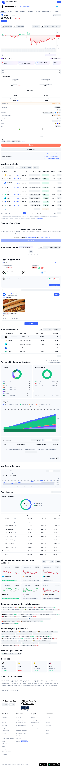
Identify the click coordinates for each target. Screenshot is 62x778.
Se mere (57, 262)
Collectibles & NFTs (16, 141)
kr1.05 (50, 638)
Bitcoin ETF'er (5, 730)
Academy (4, 717)
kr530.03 (11, 636)
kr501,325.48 (28, 631)
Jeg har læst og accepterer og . (32, 237)
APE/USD (16, 183)
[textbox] (26, 280)
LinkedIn (48, 733)
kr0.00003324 (12, 643)
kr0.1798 (31, 643)
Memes (8, 141)
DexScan (4, 736)
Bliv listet (33, 717)
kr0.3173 (10, 631)
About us (18, 717)
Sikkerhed (18, 738)
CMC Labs (4, 722)
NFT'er (3, 746)
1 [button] (24, 213)
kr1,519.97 (11, 645)
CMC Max (4, 725)
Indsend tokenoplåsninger (55, 362)
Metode (18, 736)
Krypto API (4, 733)
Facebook (48, 728)
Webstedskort (5, 757)
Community (48, 720)
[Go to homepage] (7, 6)
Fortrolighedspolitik (21, 722)
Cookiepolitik (19, 728)
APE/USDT (16, 175)
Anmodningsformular (36, 720)
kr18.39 (13, 638)
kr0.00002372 (49, 643)
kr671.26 (25, 634)
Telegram (48, 722)
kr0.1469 (48, 631)
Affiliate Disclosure (39, 218)
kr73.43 (33, 638)
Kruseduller (4, 754)
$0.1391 (12, 653)
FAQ (32, 725)
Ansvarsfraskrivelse (21, 733)
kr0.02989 (30, 645)
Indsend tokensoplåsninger (52, 156)
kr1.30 (10, 640)
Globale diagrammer (7, 743)
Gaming (3, 141)
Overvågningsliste (6, 751)
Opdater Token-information (52, 153)
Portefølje (4, 749)
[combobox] (36, 26)
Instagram (48, 725)
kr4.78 (25, 640)
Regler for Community (21, 730)
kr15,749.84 (43, 634)
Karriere (18, 741)
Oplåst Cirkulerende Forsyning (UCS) (43, 395)
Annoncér (4, 720)
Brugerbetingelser (20, 720)
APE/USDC (16, 178)
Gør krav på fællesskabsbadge (53, 158)
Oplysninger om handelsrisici (44, 237)
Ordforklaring (34, 728)
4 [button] (32, 213)
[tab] (14, 26)
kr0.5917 (28, 636)
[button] (21, 213)
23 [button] (38, 213)
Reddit (47, 730)
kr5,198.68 (44, 636)
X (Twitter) (48, 717)
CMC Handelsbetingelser (30, 237)
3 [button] (29, 213)
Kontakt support (35, 722)
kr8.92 (9, 634)
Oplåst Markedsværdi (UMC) (41, 393)
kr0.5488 (42, 640)
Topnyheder (5, 728)
